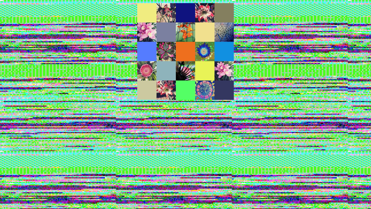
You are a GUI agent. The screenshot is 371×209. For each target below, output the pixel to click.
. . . (186, 107)
